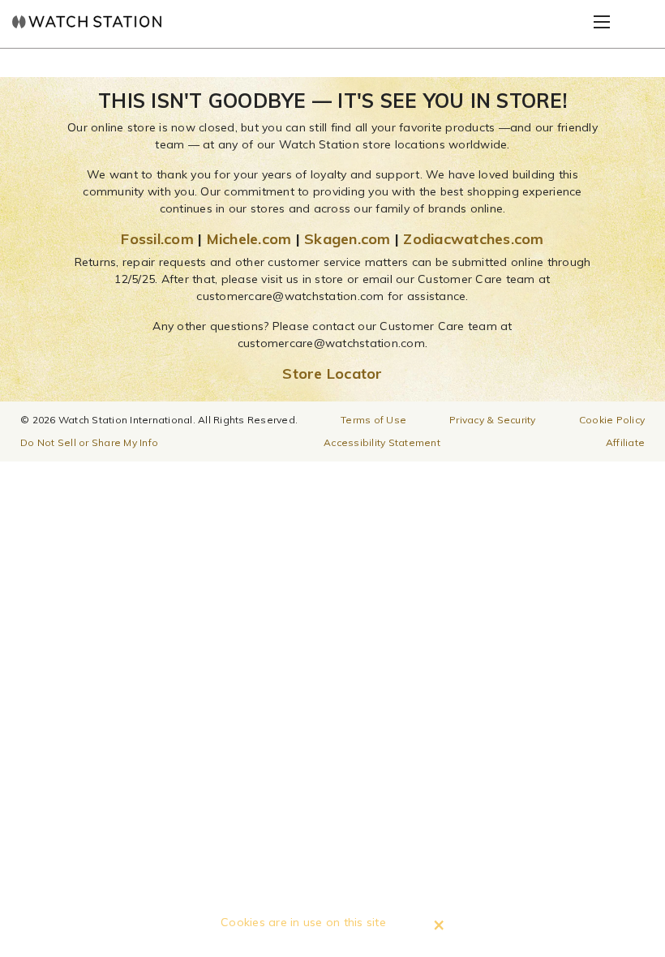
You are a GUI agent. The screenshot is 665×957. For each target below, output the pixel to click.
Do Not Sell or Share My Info (89, 442)
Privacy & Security (492, 420)
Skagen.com (347, 239)
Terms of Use (373, 420)
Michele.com (249, 239)
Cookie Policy (612, 420)
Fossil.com (157, 239)
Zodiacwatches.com (473, 239)
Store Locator (332, 373)
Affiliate (625, 442)
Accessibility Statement (382, 442)
